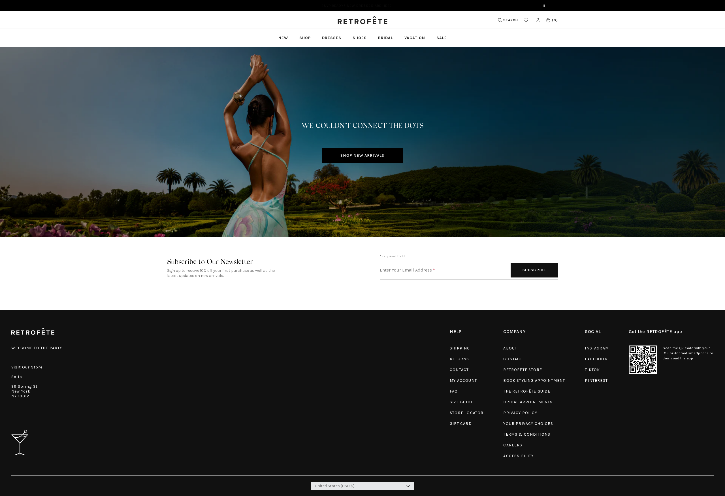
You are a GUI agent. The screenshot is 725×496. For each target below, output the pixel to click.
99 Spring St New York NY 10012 (24, 391)
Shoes (360, 37)
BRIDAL (385, 37)
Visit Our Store (27, 367)
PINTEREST (596, 380)
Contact (459, 369)
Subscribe (534, 270)
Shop (305, 37)
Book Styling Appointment (534, 380)
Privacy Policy (520, 412)
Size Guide (461, 402)
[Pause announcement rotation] (544, 6)
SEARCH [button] (510, 20)
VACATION (414, 37)
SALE (441, 37)
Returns (459, 359)
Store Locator (466, 412)
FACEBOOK (596, 359)
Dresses (331, 37)
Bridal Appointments (528, 402)
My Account (463, 380)
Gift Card (461, 423)
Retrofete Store (522, 369)
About (510, 348)
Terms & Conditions (526, 434)
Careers (512, 445)
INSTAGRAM (597, 348)
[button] (552, 20)
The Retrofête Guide (526, 391)
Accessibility (518, 455)
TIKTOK (592, 369)
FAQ (454, 391)
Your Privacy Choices (528, 423)
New (283, 37)
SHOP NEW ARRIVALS (362, 155)
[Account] (537, 20)
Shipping (460, 348)
